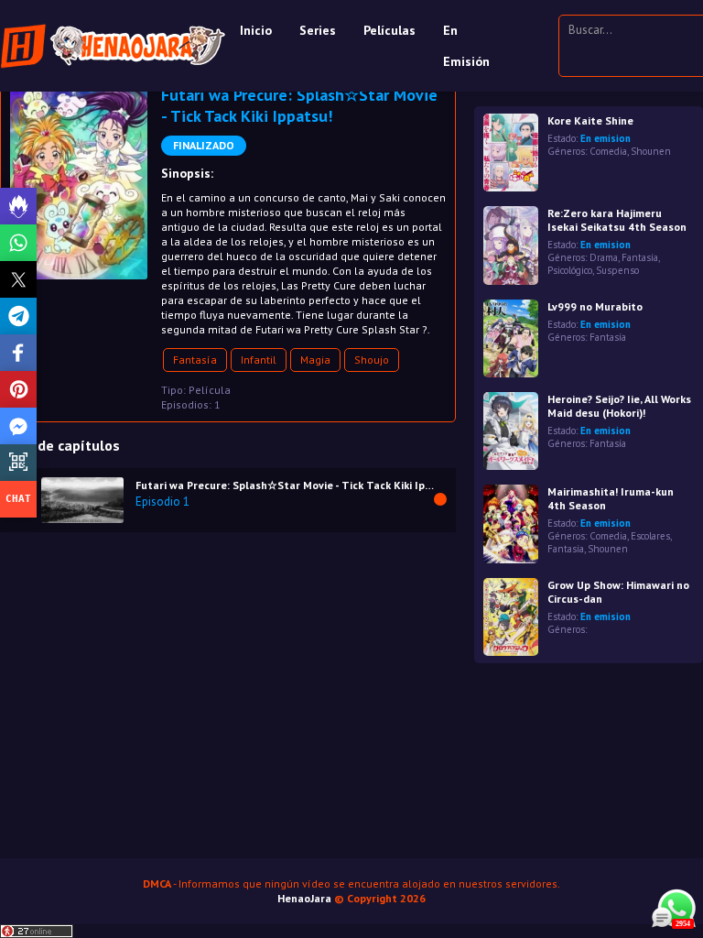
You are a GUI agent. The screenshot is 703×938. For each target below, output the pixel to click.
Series (317, 30)
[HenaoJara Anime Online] (113, 46)
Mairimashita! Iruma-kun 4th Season (610, 498)
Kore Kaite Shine (590, 120)
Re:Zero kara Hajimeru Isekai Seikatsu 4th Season (617, 220)
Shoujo (371, 359)
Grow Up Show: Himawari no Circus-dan (618, 591)
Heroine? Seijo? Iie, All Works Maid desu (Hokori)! (619, 406)
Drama (603, 257)
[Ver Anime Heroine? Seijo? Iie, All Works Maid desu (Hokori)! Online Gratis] (510, 431)
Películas (389, 30)
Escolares (650, 535)
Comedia (608, 151)
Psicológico (569, 270)
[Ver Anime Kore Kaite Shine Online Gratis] (510, 152)
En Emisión (466, 46)
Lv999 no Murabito (595, 306)
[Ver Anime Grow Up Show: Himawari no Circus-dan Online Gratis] (510, 617)
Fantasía (195, 359)
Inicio (256, 30)
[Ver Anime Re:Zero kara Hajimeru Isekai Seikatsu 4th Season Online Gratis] (510, 245)
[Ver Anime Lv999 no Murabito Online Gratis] (510, 338)
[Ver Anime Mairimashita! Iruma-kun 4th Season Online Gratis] (510, 523)
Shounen (651, 151)
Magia (315, 359)
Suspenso (617, 270)
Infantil (258, 359)
